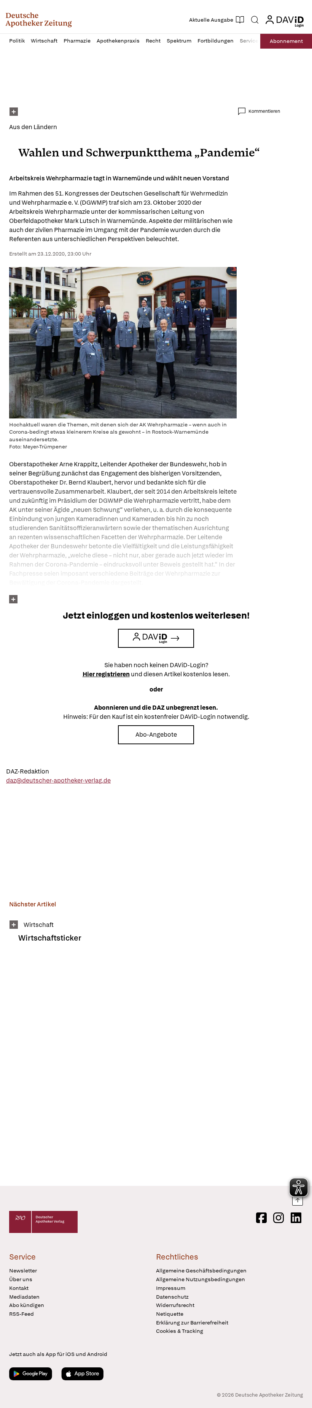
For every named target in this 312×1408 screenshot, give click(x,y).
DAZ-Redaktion (27, 771)
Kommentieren (264, 111)
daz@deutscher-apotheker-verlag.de (58, 781)
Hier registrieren (106, 674)
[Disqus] (144, 1069)
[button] (38, 19)
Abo (286, 41)
